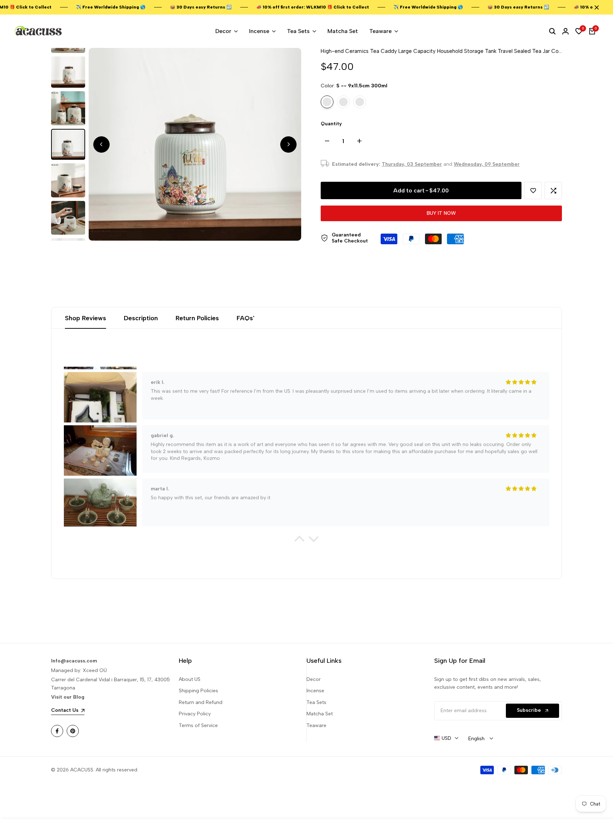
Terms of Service (198, 725)
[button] (533, 190)
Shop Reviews (85, 318)
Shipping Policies (198, 691)
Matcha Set (319, 714)
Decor (313, 679)
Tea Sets (316, 702)
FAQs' (245, 318)
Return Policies (197, 318)
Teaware (316, 725)
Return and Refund (200, 702)
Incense (315, 691)
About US (189, 679)
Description (141, 318)
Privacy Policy (195, 714)
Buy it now (441, 213)
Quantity (331, 124)
